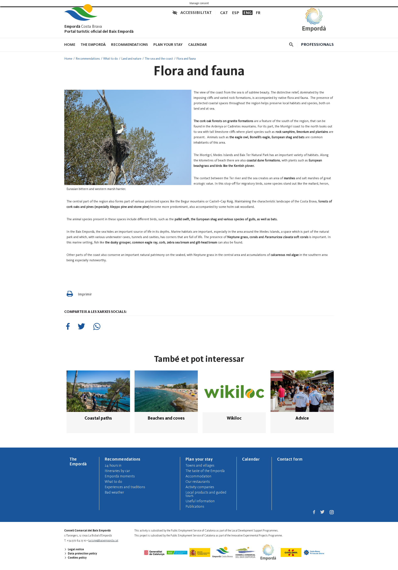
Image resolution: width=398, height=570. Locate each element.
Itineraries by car (117, 470)
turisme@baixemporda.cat (103, 540)
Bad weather (114, 492)
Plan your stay (168, 44)
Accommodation (198, 476)
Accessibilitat (196, 12)
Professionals (317, 44)
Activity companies (200, 487)
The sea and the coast (159, 59)
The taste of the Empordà (205, 470)
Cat (224, 12)
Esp (235, 12)
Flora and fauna (186, 59)
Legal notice (75, 549)
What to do (110, 59)
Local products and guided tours (206, 494)
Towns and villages (200, 465)
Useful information (200, 501)
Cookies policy (77, 557)
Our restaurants (198, 481)
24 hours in (113, 465)
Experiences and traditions (125, 487)
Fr (258, 12)
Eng (247, 12)
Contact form (289, 459)
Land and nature (131, 59)
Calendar (197, 44)
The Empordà (93, 44)
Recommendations (129, 44)
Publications (195, 506)
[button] (291, 44)
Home (69, 44)
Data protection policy (82, 553)
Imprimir (84, 294)
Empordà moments (120, 476)
